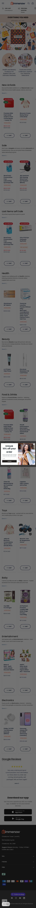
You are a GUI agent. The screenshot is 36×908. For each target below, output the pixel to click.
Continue (9, 461)
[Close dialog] (34, 444)
